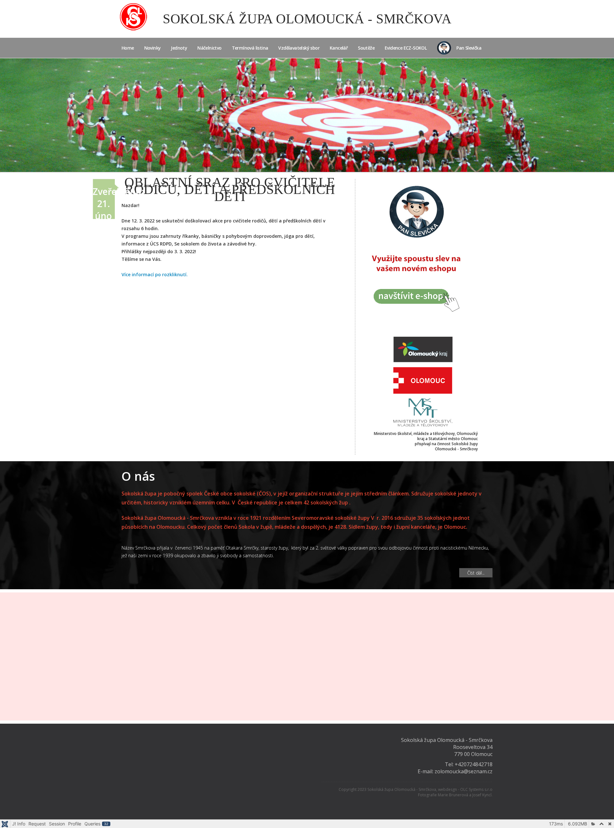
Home (128, 48)
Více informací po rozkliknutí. (155, 274)
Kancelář (339, 48)
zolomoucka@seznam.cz (463, 771)
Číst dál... (475, 573)
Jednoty (179, 48)
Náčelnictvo (209, 48)
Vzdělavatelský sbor (298, 48)
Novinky (152, 48)
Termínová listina (250, 48)
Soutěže (366, 48)
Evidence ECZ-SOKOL (406, 48)
